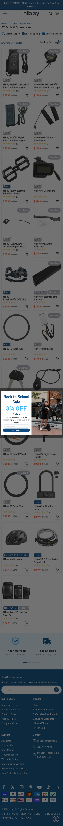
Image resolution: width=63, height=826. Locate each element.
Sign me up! (16, 430)
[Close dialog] (60, 392)
